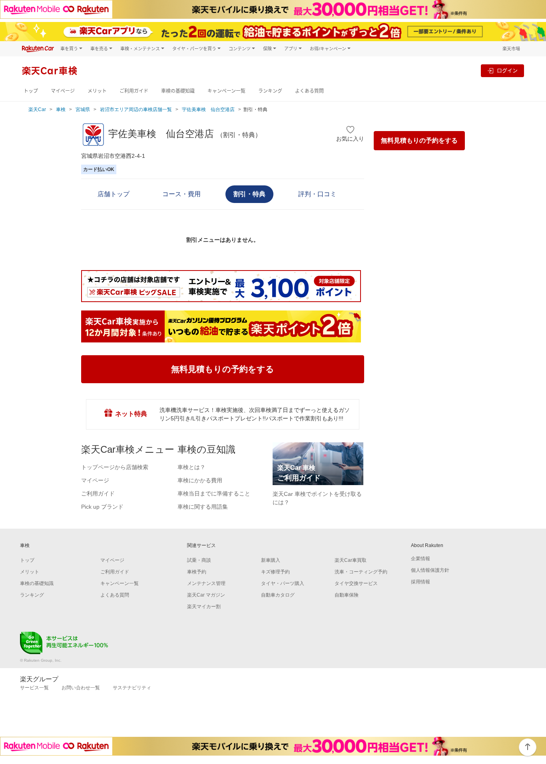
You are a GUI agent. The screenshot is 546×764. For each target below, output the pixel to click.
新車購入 (270, 560)
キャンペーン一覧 (226, 91)
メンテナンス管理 (206, 583)
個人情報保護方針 (430, 570)
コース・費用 (181, 194)
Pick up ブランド (102, 506)
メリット (97, 91)
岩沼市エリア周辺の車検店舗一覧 (136, 109)
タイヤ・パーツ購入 (282, 583)
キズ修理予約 (275, 572)
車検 (61, 109)
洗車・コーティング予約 (361, 572)
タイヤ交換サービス (356, 583)
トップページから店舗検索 (114, 467)
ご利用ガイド (134, 91)
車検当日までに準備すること (213, 493)
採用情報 (420, 582)
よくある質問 (309, 91)
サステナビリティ (132, 687)
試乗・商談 (199, 560)
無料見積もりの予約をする (419, 140)
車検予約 (196, 572)
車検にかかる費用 (199, 480)
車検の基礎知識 (178, 91)
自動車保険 (347, 595)
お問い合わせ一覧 (81, 687)
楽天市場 (511, 49)
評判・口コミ (317, 194)
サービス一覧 (34, 687)
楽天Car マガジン (206, 595)
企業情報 (420, 558)
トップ (31, 91)
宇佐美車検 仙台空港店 (208, 109)
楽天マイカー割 (204, 606)
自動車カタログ (278, 595)
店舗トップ (114, 194)
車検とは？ (191, 467)
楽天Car (37, 109)
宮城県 (83, 109)
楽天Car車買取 (351, 560)
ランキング (270, 91)
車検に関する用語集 (202, 506)
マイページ (63, 91)
